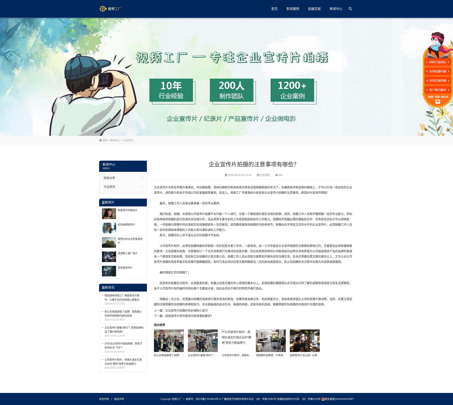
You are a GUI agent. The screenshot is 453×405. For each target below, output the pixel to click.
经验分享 (109, 177)
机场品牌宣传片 (126, 224)
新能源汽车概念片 (128, 210)
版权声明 (119, 399)
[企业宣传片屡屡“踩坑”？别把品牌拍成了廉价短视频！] (203, 340)
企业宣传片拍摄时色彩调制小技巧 (186, 310)
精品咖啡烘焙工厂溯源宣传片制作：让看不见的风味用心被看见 (122, 297)
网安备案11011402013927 (339, 399)
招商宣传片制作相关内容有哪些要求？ (189, 315)
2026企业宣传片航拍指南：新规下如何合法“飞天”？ (123, 345)
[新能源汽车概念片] (109, 213)
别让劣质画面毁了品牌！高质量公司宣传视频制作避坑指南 (123, 313)
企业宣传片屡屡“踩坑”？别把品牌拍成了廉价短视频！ (124, 329)
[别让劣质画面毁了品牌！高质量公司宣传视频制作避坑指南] (169, 340)
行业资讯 (128, 140)
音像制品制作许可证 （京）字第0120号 (299, 399)
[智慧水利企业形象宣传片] (109, 242)
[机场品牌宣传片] (109, 228)
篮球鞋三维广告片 (128, 253)
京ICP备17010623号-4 (208, 399)
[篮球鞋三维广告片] (109, 256)
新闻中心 (336, 9)
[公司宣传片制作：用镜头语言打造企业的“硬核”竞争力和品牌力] (237, 340)
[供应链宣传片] (109, 271)
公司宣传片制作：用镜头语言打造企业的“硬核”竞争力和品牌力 (123, 361)
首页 (274, 9)
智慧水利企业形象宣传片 (130, 240)
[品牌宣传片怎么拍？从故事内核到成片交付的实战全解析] (305, 340)
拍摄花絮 (314, 9)
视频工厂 (116, 8)
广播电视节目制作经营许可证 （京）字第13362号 (249, 399)
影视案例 (292, 9)
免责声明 (104, 399)
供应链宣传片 (125, 267)
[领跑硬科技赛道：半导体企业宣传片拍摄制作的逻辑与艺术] (271, 340)
